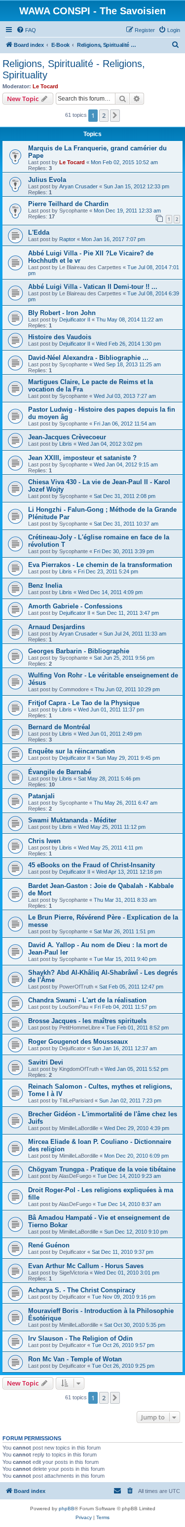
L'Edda (38, 232)
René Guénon (49, 1245)
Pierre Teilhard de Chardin (68, 204)
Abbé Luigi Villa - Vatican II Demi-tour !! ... (92, 286)
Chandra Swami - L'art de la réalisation (87, 1000)
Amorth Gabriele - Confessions (75, 606)
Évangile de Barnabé (59, 772)
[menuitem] (26, 30)
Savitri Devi (45, 1062)
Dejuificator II (74, 319)
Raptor (67, 239)
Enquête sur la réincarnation (71, 751)
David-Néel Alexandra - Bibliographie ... (88, 357)
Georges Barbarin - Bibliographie (78, 651)
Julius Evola (47, 179)
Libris (65, 444)
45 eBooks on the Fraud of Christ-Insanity (91, 865)
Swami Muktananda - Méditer (72, 820)
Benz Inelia (45, 585)
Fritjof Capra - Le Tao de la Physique (84, 703)
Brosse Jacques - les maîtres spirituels (87, 1021)
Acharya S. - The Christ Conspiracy (81, 1290)
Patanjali (41, 796)
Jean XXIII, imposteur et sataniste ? (82, 458)
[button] (115, 115)
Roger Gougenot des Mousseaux (78, 1041)
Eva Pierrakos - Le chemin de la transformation (100, 564)
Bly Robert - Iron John (62, 313)
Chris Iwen (44, 841)
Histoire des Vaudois (59, 337)
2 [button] (104, 115)
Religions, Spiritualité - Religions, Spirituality (73, 69)
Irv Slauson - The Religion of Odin (80, 1338)
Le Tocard (45, 86)
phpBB (66, 1508)
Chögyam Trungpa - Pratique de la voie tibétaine (102, 1169)
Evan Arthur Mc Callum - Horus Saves (86, 1266)
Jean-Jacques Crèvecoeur (67, 437)
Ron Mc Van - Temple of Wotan (75, 1359)
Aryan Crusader (78, 186)
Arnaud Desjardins (56, 627)
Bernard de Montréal (59, 727)
